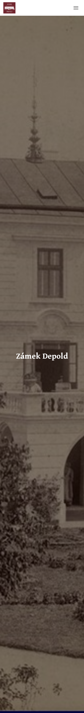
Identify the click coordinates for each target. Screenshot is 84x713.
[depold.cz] (11, 7)
